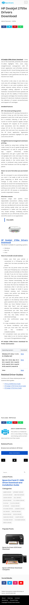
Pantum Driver (16, 511)
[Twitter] (9, 583)
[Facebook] (4, 583)
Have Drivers (16, 602)
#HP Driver (12, 418)
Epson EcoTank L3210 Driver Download (12, 548)
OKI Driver (6, 511)
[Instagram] (15, 583)
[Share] (3, 26)
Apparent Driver (18, 492)
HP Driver (20, 448)
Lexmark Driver (19, 508)
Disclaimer (5, 600)
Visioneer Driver (20, 520)
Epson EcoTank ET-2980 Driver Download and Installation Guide (13, 482)
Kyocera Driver (8, 508)
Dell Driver (17, 497)
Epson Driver (7, 500)
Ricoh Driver (17, 514)
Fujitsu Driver (14, 503)
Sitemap (10, 598)
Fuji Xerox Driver (18, 500)
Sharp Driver (19, 517)
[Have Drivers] (8, 2)
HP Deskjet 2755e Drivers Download (14, 241)
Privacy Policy (14, 600)
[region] (14, 402)
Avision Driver (7, 495)
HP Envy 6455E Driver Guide (12, 384)
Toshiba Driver (8, 520)
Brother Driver (19, 495)
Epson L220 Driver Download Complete (12, 569)
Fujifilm (5, 503)
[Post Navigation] (14, 460)
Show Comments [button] (14, 453)
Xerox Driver (7, 522)
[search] (25, 472)
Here (22, 354)
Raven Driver (7, 514)
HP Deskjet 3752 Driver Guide (13, 388)
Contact (17, 598)
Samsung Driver (8, 517)
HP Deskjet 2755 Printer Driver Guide (15, 386)
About (4, 598)
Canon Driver (7, 497)
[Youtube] (21, 583)
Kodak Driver (15, 506)
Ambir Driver (7, 492)
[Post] (14, 539)
